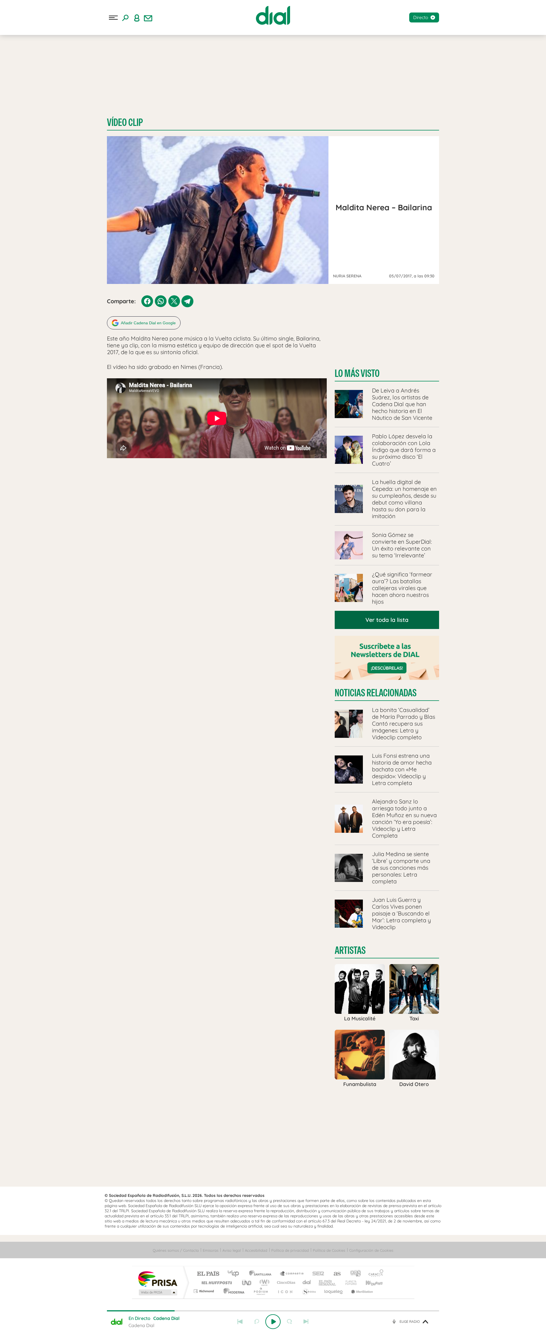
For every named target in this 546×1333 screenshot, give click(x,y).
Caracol (374, 1274)
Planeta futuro (349, 1282)
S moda (308, 1291)
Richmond (204, 1291)
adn (353, 1274)
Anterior (240, 1321)
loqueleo (334, 1291)
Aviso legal (231, 1250)
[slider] (273, 1310)
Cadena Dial (307, 1282)
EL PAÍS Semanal (328, 1282)
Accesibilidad (256, 1250)
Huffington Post (215, 1282)
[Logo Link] (273, 15)
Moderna (232, 1291)
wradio (263, 1282)
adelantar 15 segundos (289, 1321)
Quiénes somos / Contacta (176, 1250)
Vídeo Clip (125, 122)
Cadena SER (316, 1274)
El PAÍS (208, 1274)
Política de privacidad (290, 1250)
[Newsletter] (148, 17)
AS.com (334, 1274)
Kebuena (369, 1282)
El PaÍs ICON (285, 1291)
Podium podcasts (260, 1291)
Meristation (361, 1291)
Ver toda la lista (386, 619)
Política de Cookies (329, 1250)
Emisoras (210, 1250)
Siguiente (306, 1321)
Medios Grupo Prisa (157, 1292)
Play (273, 1321)
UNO (247, 1282)
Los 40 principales (235, 1274)
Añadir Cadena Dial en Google (148, 323)
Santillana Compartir (292, 1274)
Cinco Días (285, 1282)
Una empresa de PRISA (157, 1278)
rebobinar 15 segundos (256, 1321)
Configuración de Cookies (371, 1250)
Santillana (262, 1274)
